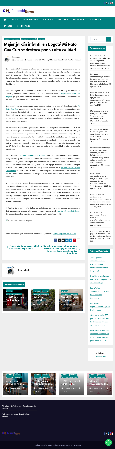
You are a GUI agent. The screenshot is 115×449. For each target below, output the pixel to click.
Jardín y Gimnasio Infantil (69, 210)
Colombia (48, 19)
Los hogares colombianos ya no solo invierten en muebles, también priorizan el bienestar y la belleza (100, 79)
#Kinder (45, 59)
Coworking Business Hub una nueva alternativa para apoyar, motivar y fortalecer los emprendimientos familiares (60, 250)
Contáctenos (23, 26)
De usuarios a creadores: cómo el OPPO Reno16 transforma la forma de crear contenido (100, 217)
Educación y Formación (29, 39)
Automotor (78, 19)
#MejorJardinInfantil (58, 59)
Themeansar (77, 445)
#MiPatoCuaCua (74, 59)
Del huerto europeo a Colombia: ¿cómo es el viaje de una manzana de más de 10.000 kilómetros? (99, 134)
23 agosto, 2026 (14, 388)
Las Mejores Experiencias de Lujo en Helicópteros (100, 306)
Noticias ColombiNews (13, 294)
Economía (63, 19)
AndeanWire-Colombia (12, 39)
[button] (108, 442)
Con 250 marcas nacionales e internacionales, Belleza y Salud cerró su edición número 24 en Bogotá (100, 199)
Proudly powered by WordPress (44, 445)
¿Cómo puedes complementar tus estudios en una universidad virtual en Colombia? (99, 264)
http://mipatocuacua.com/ (64, 233)
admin (17, 57)
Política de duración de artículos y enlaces (16, 415)
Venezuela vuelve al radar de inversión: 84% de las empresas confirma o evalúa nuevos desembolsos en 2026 (100, 61)
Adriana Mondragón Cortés (32, 155)
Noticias (9, 291)
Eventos (8, 26)
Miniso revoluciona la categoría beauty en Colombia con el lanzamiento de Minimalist (99, 115)
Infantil (42, 39)
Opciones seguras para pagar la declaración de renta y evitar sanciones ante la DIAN (100, 235)
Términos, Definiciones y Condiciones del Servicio (19, 407)
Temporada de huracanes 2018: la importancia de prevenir (25, 247)
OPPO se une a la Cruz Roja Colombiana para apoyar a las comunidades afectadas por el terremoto (100, 97)
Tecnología (95, 19)
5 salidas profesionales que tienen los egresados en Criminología (100, 279)
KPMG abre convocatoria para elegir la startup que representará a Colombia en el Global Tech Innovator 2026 (99, 179)
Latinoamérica (31, 19)
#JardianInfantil (34, 59)
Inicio (14, 19)
